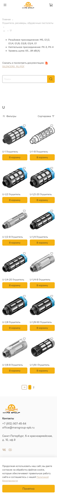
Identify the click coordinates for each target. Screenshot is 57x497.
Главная (6, 19)
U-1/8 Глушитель (11, 322)
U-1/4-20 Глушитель (13, 279)
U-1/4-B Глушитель (40, 279)
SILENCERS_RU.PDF (13, 66)
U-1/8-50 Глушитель (41, 322)
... (4, 30)
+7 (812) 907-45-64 (14, 423)
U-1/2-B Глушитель (12, 236)
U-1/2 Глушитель (11, 194)
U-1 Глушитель (10, 151)
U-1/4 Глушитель (39, 236)
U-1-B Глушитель (39, 151)
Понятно (28, 488)
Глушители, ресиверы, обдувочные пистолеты (27, 22)
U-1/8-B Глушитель (12, 364)
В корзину (14, 157)
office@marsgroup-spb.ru (18, 427)
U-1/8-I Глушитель (39, 364)
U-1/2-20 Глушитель (41, 194)
